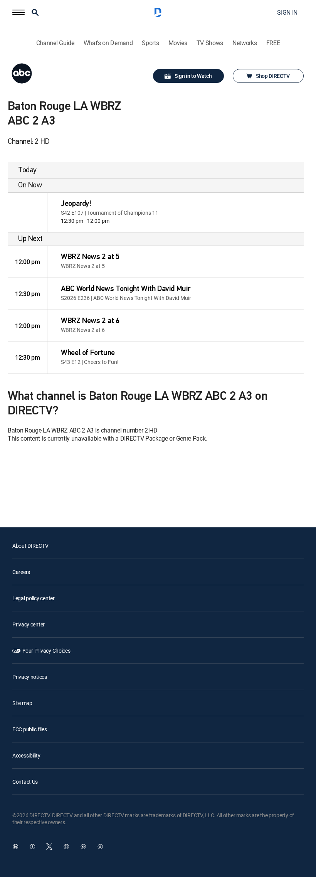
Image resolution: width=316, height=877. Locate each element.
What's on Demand (108, 43)
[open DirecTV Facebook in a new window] (32, 846)
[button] (18, 12)
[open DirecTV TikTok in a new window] (100, 846)
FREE (273, 43)
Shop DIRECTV (273, 75)
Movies (177, 43)
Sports (150, 43)
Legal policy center (33, 598)
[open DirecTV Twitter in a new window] (49, 846)
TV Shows (210, 43)
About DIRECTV (30, 545)
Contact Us (25, 781)
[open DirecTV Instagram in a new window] (66, 846)
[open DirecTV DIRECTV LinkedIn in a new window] (15, 846)
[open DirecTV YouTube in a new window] (83, 846)
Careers (21, 572)
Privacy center (28, 624)
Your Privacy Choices (46, 650)
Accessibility (26, 755)
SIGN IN (287, 12)
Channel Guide (55, 43)
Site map (22, 703)
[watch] (27, 212)
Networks (244, 43)
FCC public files (29, 729)
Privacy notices (29, 676)
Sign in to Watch (193, 75)
